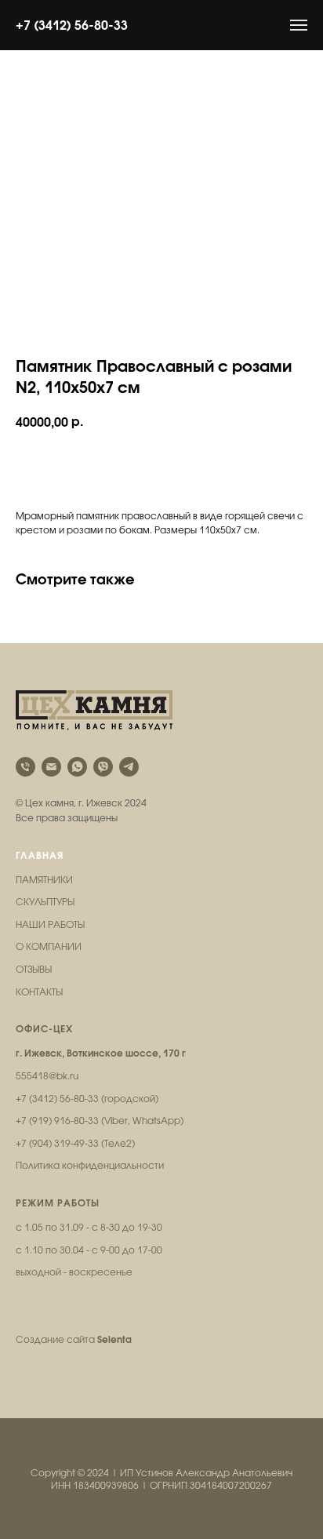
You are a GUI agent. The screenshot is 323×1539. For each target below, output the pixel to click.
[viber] (103, 767)
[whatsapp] (77, 767)
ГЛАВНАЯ (40, 855)
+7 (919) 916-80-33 (57, 1120)
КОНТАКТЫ (39, 992)
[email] (51, 767)
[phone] (25, 767)
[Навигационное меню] (298, 25)
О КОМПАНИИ (49, 946)
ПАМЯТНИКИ (44, 880)
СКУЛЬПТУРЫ (45, 902)
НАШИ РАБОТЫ (50, 924)
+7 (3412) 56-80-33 (72, 24)
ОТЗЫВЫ (34, 969)
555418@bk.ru (47, 1076)
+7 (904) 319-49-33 (57, 1143)
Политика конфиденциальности (90, 1165)
